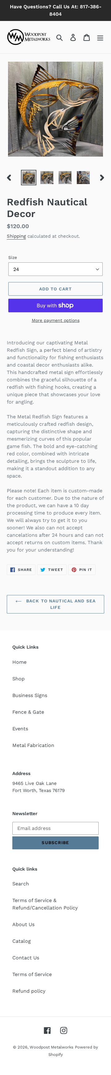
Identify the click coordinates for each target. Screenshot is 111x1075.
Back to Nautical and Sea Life (60, 604)
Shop (18, 679)
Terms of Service (32, 974)
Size (12, 257)
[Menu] (100, 37)
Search (20, 884)
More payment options (56, 320)
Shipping (16, 236)
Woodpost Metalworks (51, 1047)
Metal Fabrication (33, 745)
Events (20, 729)
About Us (23, 924)
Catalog (21, 941)
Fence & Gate (28, 712)
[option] (28, 177)
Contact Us (25, 958)
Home (19, 662)
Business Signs (29, 695)
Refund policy (28, 991)
